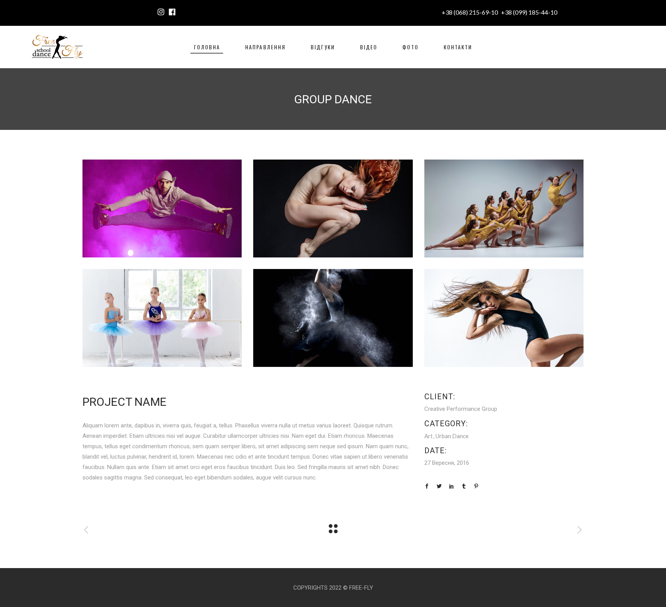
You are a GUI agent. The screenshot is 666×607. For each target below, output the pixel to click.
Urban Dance (452, 435)
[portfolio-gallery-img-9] (332, 318)
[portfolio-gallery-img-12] (332, 208)
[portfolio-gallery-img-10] (162, 318)
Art (428, 435)
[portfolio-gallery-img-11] (504, 208)
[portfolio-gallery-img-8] (504, 318)
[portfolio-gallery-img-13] (162, 208)
